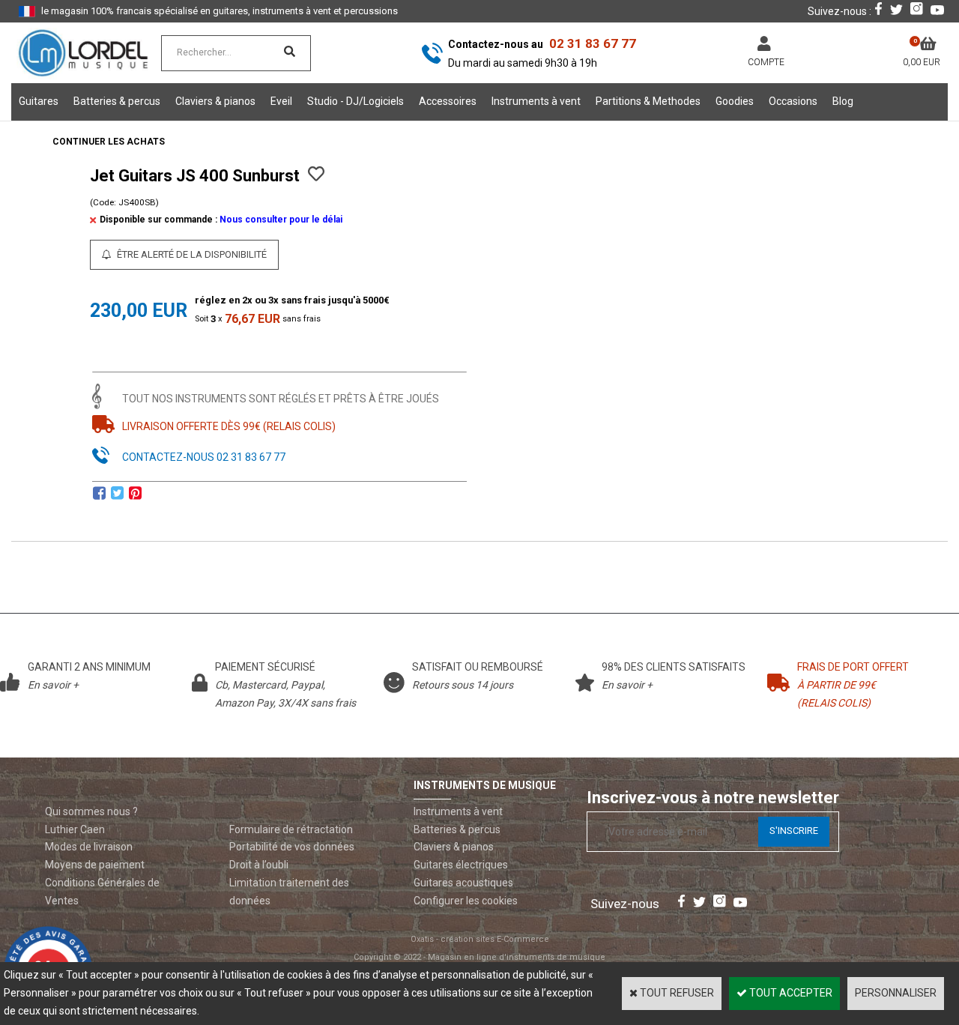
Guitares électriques (461, 865)
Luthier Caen (75, 829)
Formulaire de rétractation (291, 829)
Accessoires (448, 101)
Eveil (281, 101)
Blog (842, 101)
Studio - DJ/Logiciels (355, 101)
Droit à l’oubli (258, 865)
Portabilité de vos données (291, 847)
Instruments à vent (536, 101)
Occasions (793, 101)
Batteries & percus (116, 101)
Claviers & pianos (215, 101)
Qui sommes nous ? (91, 811)
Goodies (735, 101)
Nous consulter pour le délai (281, 219)
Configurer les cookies (466, 901)
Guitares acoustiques (463, 883)
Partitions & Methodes (648, 101)
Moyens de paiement (95, 865)
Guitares (38, 101)
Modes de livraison (89, 847)
